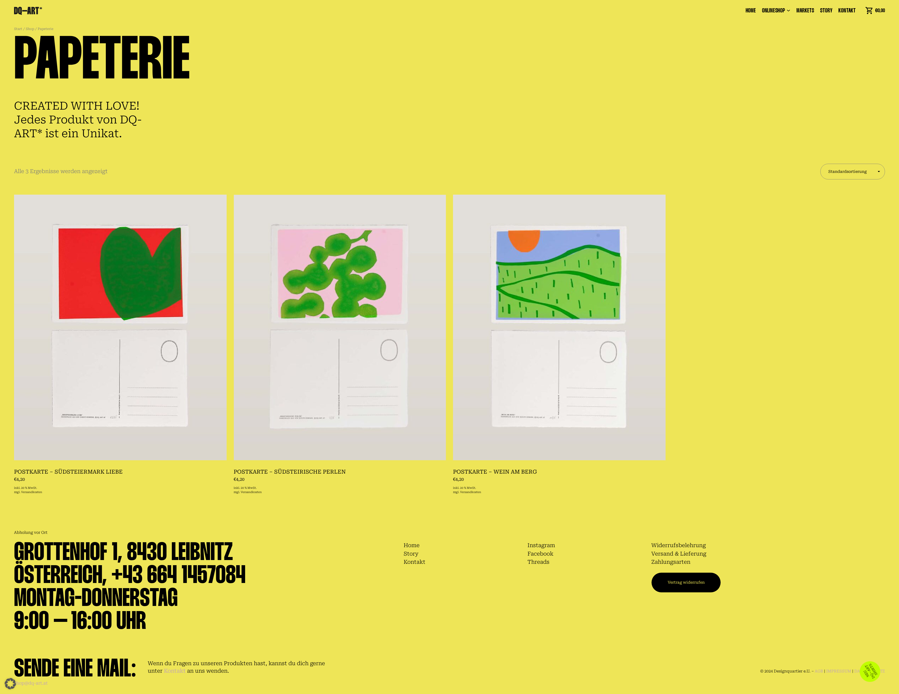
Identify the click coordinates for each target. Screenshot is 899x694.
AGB (819, 671)
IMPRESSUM (838, 671)
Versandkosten (31, 492)
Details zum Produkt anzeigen (47, 483)
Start (18, 29)
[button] (10, 683)
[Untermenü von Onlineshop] (788, 10)
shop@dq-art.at (31, 683)
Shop (30, 29)
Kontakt (175, 671)
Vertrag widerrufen (686, 582)
